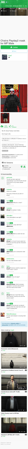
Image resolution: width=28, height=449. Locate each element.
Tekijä (11, 200)
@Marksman (10, 202)
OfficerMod (9, 215)
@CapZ (8, 210)
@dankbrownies (11, 284)
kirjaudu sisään (15, 323)
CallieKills (9, 189)
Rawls (8, 266)
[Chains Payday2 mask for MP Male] (14, 98)
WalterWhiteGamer (11, 314)
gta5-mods (9, 177)
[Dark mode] (24, 6)
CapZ (10, 55)
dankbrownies (10, 258)
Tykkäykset (14, 127)
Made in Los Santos (5, 444)
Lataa (15, 47)
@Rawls (9, 277)
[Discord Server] (9, 57)
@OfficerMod (10, 233)
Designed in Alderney (6, 442)
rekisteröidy (5, 325)
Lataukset (6, 127)
